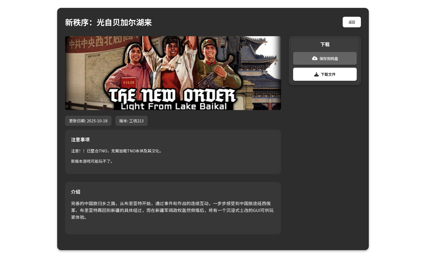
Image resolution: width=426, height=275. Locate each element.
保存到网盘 (329, 58)
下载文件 (328, 74)
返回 (352, 22)
